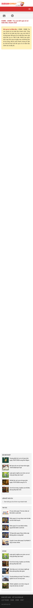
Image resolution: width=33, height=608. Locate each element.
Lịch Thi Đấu (5, 600)
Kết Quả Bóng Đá (17, 597)
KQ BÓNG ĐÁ (12, 16)
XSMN (17, 600)
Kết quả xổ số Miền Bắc (10, 29)
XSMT (22, 600)
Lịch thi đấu (4, 16)
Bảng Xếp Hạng (6, 597)
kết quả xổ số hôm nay (13, 501)
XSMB (12, 600)
